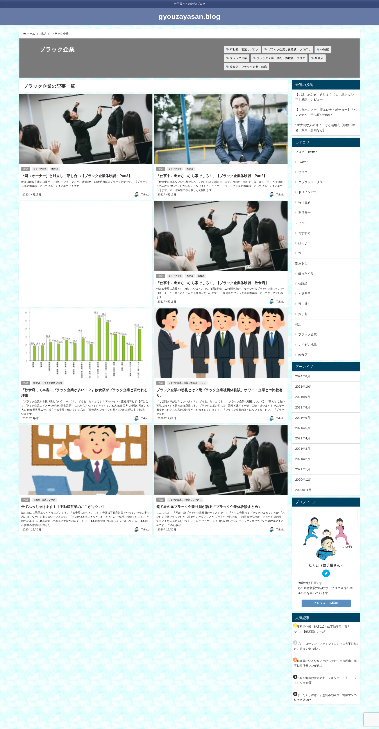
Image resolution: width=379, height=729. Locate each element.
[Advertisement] (85, 250)
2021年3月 (302, 448)
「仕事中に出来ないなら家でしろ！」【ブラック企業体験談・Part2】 (211, 175)
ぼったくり (306, 273)
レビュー (301, 222)
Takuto (145, 194)
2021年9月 (302, 396)
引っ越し (304, 303)
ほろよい (304, 243)
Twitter (302, 161)
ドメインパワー (309, 192)
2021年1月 (302, 469)
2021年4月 (302, 438)
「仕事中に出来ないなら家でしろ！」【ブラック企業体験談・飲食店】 (212, 283)
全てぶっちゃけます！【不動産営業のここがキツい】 (63, 506)
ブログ (302, 172)
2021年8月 (302, 407)
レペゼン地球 (307, 344)
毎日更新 (304, 202)
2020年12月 (303, 479)
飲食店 (319, 58)
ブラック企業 (238, 58)
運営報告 (304, 212)
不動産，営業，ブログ (244, 49)
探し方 (302, 313)
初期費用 (304, 293)
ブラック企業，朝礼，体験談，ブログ (281, 58)
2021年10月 (303, 386)
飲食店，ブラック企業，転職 (248, 66)
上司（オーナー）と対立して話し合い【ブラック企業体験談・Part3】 (76, 175)
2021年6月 (302, 417)
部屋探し (301, 263)
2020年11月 (303, 489)
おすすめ (304, 233)
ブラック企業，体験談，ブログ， (289, 49)
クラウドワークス (310, 182)
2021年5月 (302, 428)
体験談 (324, 49)
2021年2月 (302, 458)
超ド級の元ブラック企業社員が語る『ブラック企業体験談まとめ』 (209, 506)
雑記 (25, 169)
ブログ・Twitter (306, 151)
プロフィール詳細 (325, 603)
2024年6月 (302, 376)
